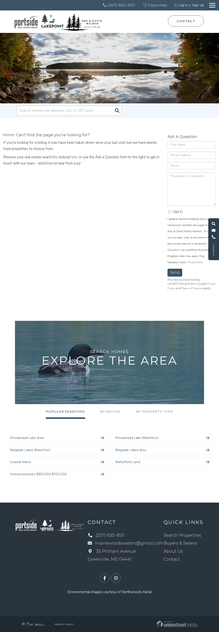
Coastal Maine (20, 462)
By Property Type (154, 411)
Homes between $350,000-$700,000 (38, 474)
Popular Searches (65, 411)
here (73, 157)
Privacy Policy (195, 262)
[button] (117, 110)
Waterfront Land (127, 462)
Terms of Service (192, 288)
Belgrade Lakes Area (130, 450)
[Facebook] (104, 578)
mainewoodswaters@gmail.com (129, 543)
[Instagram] (115, 578)
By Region (110, 411)
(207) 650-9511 (121, 5)
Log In (183, 5)
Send (174, 272)
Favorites (157, 5)
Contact (186, 21)
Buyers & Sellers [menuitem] (180, 543)
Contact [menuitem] (172, 559)
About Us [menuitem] (173, 551)
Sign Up (198, 5)
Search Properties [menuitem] (182, 535)
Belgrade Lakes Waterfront (30, 450)
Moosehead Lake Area (27, 438)
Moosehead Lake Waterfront (136, 438)
